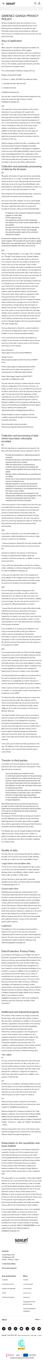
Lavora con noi (27, 1293)
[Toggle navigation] (3, 3)
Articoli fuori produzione (8, 1297)
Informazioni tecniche (8, 1284)
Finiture (4, 1293)
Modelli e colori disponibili (8, 1288)
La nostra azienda (28, 1284)
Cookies (40, 1335)
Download (5, 1280)
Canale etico (26, 1297)
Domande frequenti (9, 1268)
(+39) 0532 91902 (9, 1264)
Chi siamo (25, 1280)
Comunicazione (27, 1288)
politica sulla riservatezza (24, 1335)
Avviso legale (34, 1335)
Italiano (37, 1319)
